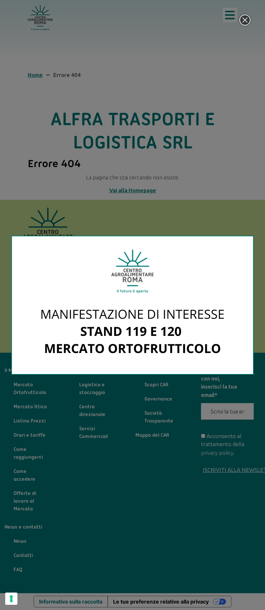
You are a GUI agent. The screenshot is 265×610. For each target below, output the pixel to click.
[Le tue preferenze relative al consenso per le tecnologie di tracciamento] (11, 599)
